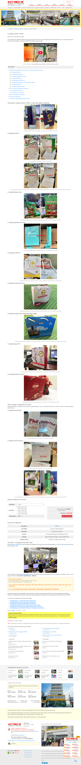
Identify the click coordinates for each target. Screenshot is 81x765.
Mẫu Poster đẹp (50, 755)
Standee (42, 760)
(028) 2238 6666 (16, 589)
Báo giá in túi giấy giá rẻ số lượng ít (17, 94)
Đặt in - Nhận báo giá (66, 516)
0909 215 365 (15, 584)
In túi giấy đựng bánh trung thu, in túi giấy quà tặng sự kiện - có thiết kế (26, 606)
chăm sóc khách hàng (16, 544)
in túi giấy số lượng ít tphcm (64, 623)
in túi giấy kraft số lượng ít (28, 623)
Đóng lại (78, 736)
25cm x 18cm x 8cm (22, 510)
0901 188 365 (12, 586)
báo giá (63, 544)
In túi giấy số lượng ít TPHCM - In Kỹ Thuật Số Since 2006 (45, 64)
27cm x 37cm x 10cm (22, 512)
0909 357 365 (48, 584)
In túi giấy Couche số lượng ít (17, 92)
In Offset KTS (53, 7)
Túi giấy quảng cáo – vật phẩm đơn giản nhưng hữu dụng (23, 600)
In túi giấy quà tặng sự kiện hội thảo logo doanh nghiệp (22, 82)
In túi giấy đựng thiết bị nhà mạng (18, 76)
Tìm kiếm (68, 1)
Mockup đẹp (53, 753)
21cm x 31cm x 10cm (22, 508)
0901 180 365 (41, 584)
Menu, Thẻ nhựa (30, 7)
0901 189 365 (35, 584)
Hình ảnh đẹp (63, 751)
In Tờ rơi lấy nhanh (45, 670)
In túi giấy (21, 28)
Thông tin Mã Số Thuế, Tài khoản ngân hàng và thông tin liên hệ (21, 740)
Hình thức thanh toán (28, 756)
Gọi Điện (70, 742)
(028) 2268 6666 (47, 589)
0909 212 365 (61, 584)
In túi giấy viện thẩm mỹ (15, 78)
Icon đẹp (56, 753)
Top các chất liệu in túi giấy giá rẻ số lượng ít (18, 88)
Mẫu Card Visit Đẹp (44, 755)
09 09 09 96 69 (55, 584)
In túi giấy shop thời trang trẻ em (17, 80)
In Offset (15, 28)
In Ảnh (23, 7)
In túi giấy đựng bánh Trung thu (17, 86)
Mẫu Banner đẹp (55, 755)
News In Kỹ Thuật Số (51, 751)
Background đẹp (48, 753)
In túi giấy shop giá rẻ (15, 72)
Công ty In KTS (68, 7)
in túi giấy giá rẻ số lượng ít (16, 623)
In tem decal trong (11, 670)
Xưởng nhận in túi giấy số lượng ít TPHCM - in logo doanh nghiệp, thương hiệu (26, 70)
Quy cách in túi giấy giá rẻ (14, 96)
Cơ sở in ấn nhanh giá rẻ (25, 574)
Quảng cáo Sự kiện (39, 7)
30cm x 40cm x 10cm (22, 513)
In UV (63, 7)
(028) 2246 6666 (39, 589)
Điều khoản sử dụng (28, 750)
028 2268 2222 (21, 735)
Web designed (10, 750)
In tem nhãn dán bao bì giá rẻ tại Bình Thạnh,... (12, 676)
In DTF (58, 7)
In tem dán (60, 675)
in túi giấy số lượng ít (38, 623)
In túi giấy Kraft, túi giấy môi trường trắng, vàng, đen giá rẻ (23, 603)
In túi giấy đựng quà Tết (16, 84)
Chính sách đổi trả (28, 754)
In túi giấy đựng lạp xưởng (16, 74)
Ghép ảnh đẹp (43, 753)
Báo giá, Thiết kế (17, 7)
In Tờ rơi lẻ (60, 670)
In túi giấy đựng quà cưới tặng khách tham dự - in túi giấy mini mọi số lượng (27, 607)
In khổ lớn (47, 7)
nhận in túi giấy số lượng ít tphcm (50, 623)
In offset (57, 526)
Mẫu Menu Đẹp (60, 755)
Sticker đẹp (60, 753)
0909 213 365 (68, 584)
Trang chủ (10, 7)
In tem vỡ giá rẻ (28, 670)
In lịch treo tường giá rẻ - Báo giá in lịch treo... (46, 676)
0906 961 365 (21, 584)
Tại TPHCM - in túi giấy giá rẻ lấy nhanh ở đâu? (19, 98)
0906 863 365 (28, 584)
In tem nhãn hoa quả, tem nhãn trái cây (29, 676)
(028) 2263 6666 (32, 589)
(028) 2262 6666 (24, 589)
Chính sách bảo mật (28, 752)
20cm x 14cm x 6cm (22, 507)
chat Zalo (74, 742)
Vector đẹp (56, 751)
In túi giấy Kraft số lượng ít (16, 90)
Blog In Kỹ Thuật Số (44, 751)
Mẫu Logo (59, 751)
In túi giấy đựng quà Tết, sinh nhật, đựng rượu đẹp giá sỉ (22, 602)
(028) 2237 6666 (55, 589)
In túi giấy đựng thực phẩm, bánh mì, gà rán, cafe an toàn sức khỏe (25, 605)
